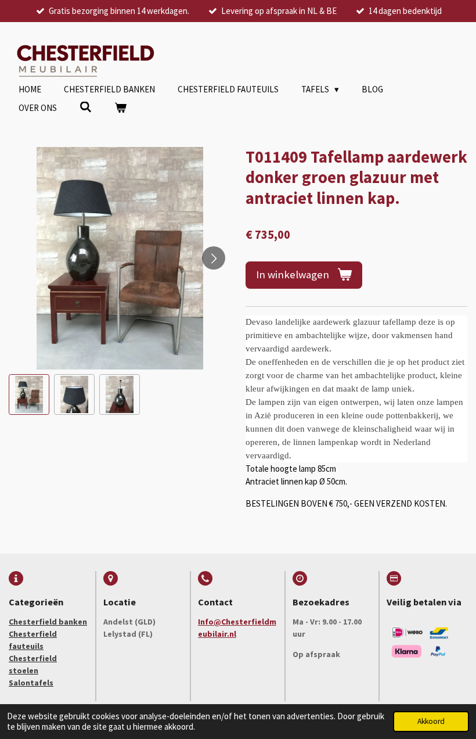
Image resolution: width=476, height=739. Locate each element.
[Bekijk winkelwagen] (120, 108)
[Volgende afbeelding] (213, 258)
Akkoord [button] (431, 721)
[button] (29, 394)
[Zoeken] (86, 107)
